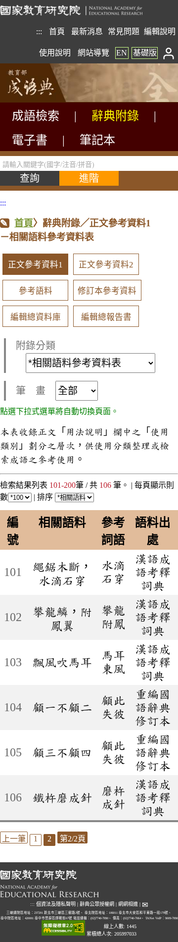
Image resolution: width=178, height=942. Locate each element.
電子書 (29, 140)
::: (39, 31)
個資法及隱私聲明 (56, 904)
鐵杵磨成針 (62, 797)
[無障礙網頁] (63, 928)
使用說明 (55, 53)
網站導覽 (93, 53)
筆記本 (97, 140)
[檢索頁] (49, 100)
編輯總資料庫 (35, 317)
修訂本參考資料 (107, 291)
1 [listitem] (36, 839)
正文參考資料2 (106, 264)
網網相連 (128, 904)
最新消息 (87, 31)
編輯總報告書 (106, 317)
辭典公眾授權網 (97, 904)
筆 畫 (30, 390)
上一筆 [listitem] (14, 839)
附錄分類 (35, 345)
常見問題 (123, 31)
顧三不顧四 (62, 752)
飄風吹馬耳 (62, 662)
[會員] (169, 52)
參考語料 (35, 291)
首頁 (57, 31)
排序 (46, 497)
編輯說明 (160, 31)
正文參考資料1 (35, 264)
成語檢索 (35, 115)
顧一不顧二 (62, 707)
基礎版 (145, 53)
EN (121, 53)
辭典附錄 (115, 115)
